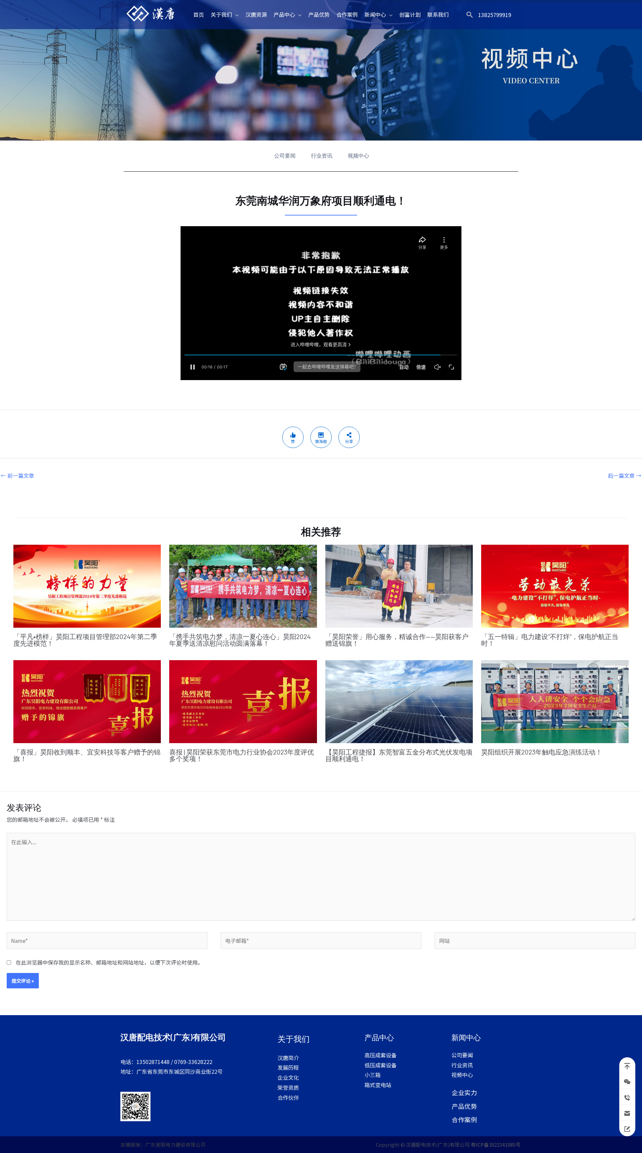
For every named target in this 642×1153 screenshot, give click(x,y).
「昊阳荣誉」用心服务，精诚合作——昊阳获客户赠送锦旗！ (396, 639)
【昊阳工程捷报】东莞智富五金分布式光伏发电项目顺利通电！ (398, 755)
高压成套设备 (380, 1055)
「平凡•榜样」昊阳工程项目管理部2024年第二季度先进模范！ (85, 639)
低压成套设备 (380, 1065)
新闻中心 (375, 14)
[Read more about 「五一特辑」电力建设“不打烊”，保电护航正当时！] (555, 585)
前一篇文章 (17, 475)
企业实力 (464, 1092)
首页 (198, 14)
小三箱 (372, 1075)
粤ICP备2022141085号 (496, 1144)
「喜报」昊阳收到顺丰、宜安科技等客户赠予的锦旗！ (86, 755)
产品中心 (284, 14)
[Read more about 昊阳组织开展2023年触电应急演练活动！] (555, 701)
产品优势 (319, 14)
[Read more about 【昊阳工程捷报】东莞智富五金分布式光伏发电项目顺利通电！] (399, 701)
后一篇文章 (624, 475)
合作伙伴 (288, 1097)
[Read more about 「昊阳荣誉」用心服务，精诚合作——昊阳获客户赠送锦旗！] (399, 585)
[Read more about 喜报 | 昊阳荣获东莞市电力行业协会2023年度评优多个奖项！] (243, 701)
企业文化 (288, 1077)
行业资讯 (321, 155)
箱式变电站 (377, 1085)
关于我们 (221, 14)
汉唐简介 (288, 1058)
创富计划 (410, 14)
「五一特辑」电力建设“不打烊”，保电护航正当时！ (549, 639)
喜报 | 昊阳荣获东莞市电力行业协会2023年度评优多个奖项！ (241, 755)
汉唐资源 (256, 14)
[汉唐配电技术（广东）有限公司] (151, 14)
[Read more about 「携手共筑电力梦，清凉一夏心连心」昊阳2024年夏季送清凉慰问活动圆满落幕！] (243, 585)
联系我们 (438, 14)
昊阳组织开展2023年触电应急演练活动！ (541, 752)
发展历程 (288, 1067)
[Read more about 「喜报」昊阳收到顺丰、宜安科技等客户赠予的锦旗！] (87, 701)
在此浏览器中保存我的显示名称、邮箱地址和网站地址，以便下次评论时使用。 (109, 962)
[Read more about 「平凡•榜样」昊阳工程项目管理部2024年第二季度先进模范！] (87, 585)
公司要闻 (285, 155)
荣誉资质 (288, 1087)
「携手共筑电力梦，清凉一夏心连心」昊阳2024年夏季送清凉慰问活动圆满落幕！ (240, 639)
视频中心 (358, 155)
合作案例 (347, 14)
